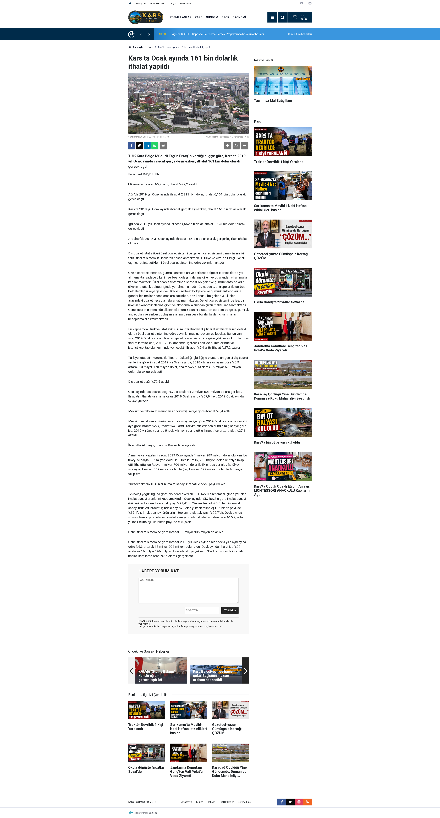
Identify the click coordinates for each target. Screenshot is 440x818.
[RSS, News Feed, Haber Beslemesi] (307, 802)
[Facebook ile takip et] (281, 802)
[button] (227, 145)
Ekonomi (239, 17)
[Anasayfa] (130, 3)
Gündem (212, 17)
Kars (198, 17)
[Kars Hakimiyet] (145, 17)
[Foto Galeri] (310, 3)
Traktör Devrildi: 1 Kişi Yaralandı (191, 34)
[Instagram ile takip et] (299, 802)
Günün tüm (300, 34)
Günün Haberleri (158, 3)
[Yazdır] (163, 145)
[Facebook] (131, 145)
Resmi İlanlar (180, 17)
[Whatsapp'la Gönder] (154, 145)
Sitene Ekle (185, 3)
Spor (225, 17)
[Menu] (272, 17)
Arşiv (172, 3)
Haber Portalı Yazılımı (145, 812)
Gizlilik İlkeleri (227, 802)
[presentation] (140, 34)
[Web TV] (302, 3)
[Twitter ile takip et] (290, 802)
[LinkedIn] (147, 145)
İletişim (211, 802)
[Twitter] (139, 145)
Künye (199, 802)
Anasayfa (137, 47)
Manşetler (141, 3)
